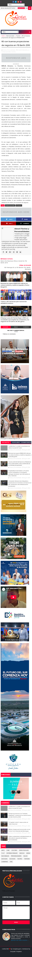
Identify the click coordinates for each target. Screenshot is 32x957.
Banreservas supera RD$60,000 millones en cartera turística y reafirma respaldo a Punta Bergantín (15, 285)
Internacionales (10, 36)
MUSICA (22, 853)
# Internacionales (10, 205)
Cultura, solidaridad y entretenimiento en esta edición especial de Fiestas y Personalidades (19, 838)
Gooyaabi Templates (16, 951)
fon (11, 861)
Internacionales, (7, 52)
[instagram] (21, 2)
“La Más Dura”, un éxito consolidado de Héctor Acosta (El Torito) (19, 447)
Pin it (11, 223)
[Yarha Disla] (16, 954)
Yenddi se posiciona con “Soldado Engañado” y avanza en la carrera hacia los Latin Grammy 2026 (19, 815)
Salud (25, 856)
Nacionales (5, 856)
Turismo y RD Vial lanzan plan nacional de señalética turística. (14, 302)
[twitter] (16, 2)
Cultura (14, 850)
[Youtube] (11, 1)
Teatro (19, 859)
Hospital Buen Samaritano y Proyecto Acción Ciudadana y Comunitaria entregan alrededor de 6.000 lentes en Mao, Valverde (19, 473)
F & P (3, 853)
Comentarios (26, 442)
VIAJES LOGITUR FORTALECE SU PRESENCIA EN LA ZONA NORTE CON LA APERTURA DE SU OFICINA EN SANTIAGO (19, 463)
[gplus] (18, 2)
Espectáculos (24, 850)
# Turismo (18, 205)
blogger (5, 327)
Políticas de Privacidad (8, 891)
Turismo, (13, 52)
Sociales (4, 859)
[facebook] (13, 2)
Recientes (5, 442)
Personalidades (16, 856)
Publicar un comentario (9, 334)
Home (3, 36)
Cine (8, 850)
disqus (16, 327)
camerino (5, 861)
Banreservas (10, 8)
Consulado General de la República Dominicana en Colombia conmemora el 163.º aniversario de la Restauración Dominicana (19, 483)
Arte (3, 850)
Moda (28, 853)
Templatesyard (17, 949)
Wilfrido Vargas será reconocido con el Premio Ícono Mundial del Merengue (19, 830)
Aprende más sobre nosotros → (20, 940)
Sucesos (12, 859)
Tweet (11, 219)
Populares (16, 442)
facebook (26, 327)
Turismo (18, 36)
